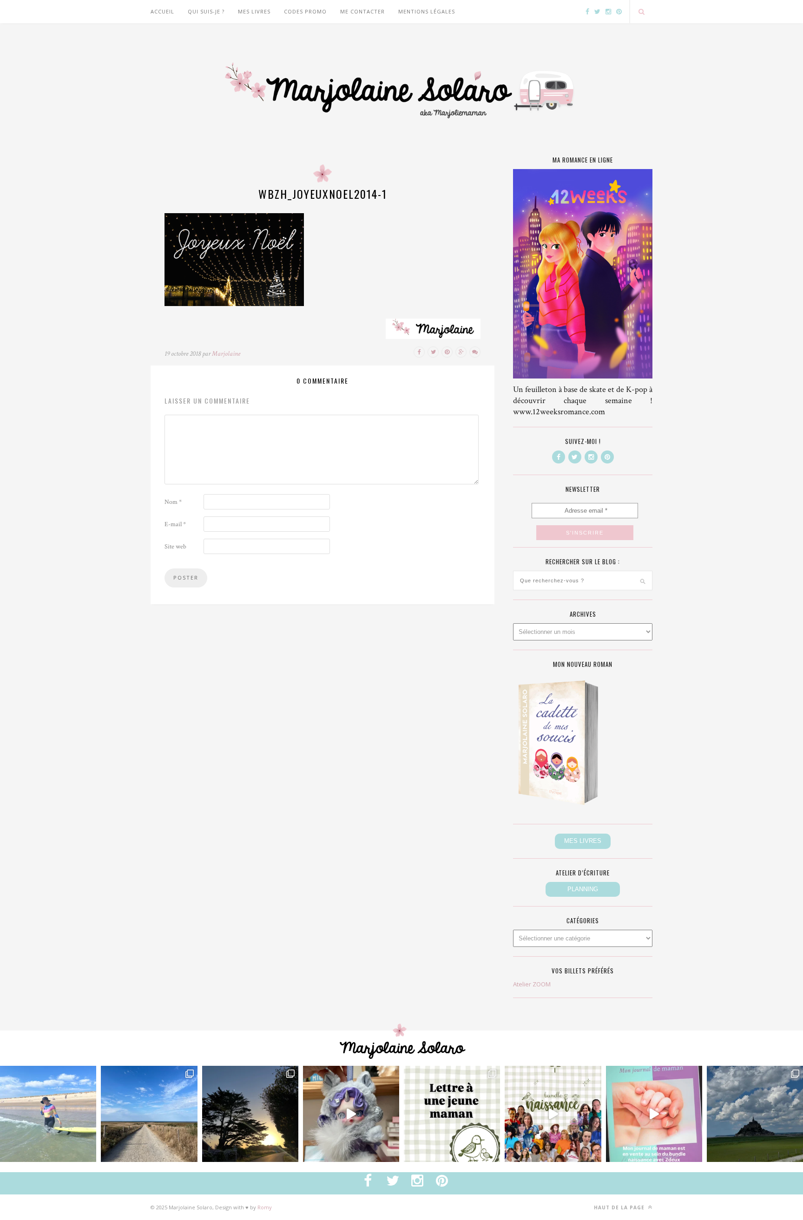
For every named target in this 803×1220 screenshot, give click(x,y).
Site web (175, 546)
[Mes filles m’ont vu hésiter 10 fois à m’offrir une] (351, 1114)
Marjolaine (226, 353)
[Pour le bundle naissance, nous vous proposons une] (452, 1114)
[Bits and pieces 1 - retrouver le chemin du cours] (149, 1114)
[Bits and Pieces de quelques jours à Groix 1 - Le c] (250, 1114)
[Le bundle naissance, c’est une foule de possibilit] (553, 1114)
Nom (173, 502)
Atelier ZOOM (532, 984)
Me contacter (362, 11)
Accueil (162, 11)
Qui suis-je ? (206, 11)
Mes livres (254, 11)
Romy (264, 1207)
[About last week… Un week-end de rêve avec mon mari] (755, 1114)
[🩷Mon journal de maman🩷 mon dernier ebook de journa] (654, 1114)
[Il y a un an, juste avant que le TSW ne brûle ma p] (48, 1114)
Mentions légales (426, 11)
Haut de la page (620, 1207)
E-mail (175, 524)
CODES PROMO (305, 11)
